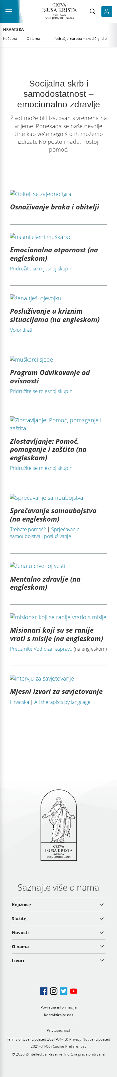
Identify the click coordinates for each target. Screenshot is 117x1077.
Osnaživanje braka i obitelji (54, 206)
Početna (10, 38)
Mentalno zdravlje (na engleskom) (45, 583)
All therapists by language (62, 702)
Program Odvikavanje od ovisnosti (50, 376)
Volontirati (21, 329)
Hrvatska (13, 29)
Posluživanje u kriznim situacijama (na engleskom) (55, 315)
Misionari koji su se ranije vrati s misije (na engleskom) (56, 634)
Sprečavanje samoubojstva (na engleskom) (53, 514)
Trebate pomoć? (28, 529)
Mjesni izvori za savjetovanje (56, 691)
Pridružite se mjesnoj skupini (42, 268)
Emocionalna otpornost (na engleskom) (54, 253)
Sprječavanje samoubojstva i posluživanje (45, 533)
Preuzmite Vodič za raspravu (41, 648)
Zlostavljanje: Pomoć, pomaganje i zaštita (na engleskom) (48, 449)
